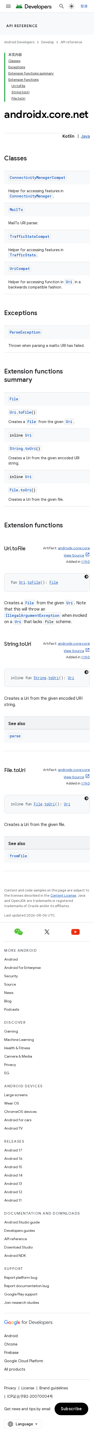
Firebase (11, 1352)
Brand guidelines (53, 1388)
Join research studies (21, 1302)
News (8, 992)
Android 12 (13, 1192)
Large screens (15, 1095)
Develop (47, 42)
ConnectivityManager (31, 196)
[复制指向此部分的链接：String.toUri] (36, 644)
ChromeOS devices (20, 1111)
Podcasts (11, 1009)
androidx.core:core (74, 548)
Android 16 (13, 1158)
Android (11, 959)
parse (15, 735)
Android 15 (13, 1167)
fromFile (18, 855)
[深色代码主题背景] (86, 577)
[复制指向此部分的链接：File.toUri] (31, 771)
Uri (69, 281)
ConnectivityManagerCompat (37, 177)
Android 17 (13, 1150)
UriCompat (20, 268)
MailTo (16, 209)
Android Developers (19, 42)
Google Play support (20, 1294)
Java (85, 136)
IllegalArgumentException (32, 615)
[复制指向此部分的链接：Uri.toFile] (31, 549)
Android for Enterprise (22, 967)
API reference (22, 25)
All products (14, 1369)
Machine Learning (19, 1039)
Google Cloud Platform (23, 1361)
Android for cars (17, 1120)
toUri (30, 448)
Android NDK (15, 1255)
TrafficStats (23, 254)
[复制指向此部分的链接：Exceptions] (42, 313)
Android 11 (13, 1200)
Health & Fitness (17, 1048)
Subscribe (71, 1409)
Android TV (13, 1128)
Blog (7, 1001)
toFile (24, 412)
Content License (63, 895)
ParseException (25, 332)
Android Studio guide (22, 1222)
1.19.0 (85, 561)
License (27, 1388)
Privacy (10, 1064)
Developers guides (19, 1230)
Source (10, 984)
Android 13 (13, 1183)
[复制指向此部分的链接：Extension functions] (68, 526)
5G (6, 1073)
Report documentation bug (26, 1285)
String (16, 448)
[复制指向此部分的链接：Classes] (32, 159)
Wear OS (11, 1103)
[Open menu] (8, 6)
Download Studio (18, 1247)
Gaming (11, 1031)
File (14, 398)
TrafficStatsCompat (29, 236)
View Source (74, 555)
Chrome (10, 1344)
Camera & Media (18, 1056)
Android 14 (13, 1175)
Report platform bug (20, 1277)
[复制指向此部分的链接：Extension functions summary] (37, 380)
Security (11, 976)
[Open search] (61, 6)
